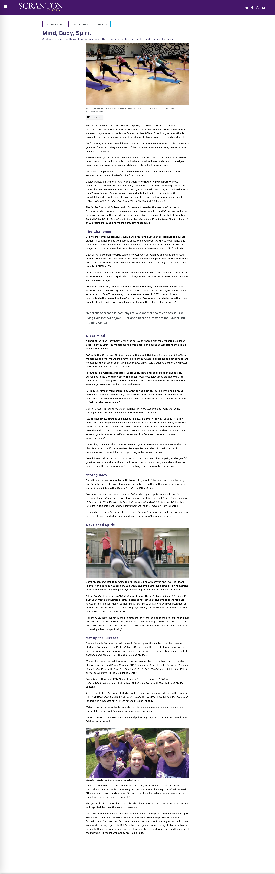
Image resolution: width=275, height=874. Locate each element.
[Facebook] (252, 7)
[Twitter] (246, 7)
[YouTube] (263, 7)
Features (102, 24)
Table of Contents (81, 24)
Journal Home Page (55, 24)
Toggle (5, 6)
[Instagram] (257, 7)
